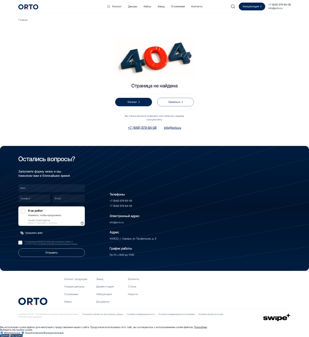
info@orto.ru (275, 8)
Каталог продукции (75, 279)
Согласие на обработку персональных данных (102, 314)
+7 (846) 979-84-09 (121, 205)
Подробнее (200, 327)
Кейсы (147, 6)
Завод (161, 6)
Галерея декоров (74, 286)
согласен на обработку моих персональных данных (48, 241)
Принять (5, 335)
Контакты (196, 6)
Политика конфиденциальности (140, 314)
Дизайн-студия (105, 286)
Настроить (16, 335)
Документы (102, 301)
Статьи (132, 286)
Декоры (132, 6)
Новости (133, 294)
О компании (178, 6)
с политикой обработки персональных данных (57, 244)
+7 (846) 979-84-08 (279, 4)
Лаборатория (104, 294)
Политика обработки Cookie (210, 314)
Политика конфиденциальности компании (176, 314)
